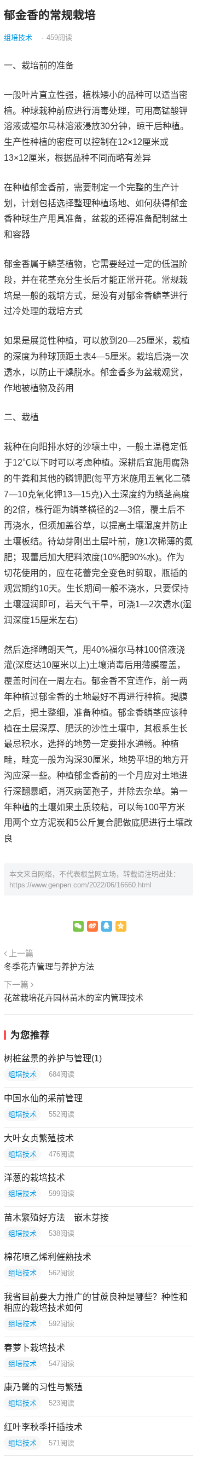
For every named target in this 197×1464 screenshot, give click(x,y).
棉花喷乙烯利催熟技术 (47, 1257)
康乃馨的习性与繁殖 (43, 1387)
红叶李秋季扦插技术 (43, 1427)
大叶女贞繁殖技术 (39, 1138)
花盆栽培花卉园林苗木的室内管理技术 (73, 997)
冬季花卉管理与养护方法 (49, 966)
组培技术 (18, 37)
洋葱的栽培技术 (34, 1177)
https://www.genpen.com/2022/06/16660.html (80, 885)
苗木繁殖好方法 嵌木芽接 (56, 1217)
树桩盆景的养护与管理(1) (53, 1058)
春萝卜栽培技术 (34, 1347)
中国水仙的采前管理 (43, 1098)
